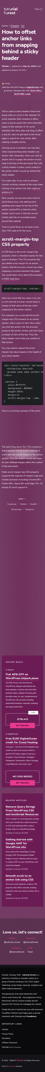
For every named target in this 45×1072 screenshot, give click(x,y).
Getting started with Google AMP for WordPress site (19, 843)
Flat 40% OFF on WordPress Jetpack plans (22, 676)
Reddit (33, 504)
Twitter (23, 504)
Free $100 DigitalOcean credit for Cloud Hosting (22, 740)
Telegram (29, 509)
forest (15, 9)
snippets (15, 25)
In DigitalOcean (12, 734)
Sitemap (11, 1047)
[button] (38, 8)
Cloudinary (31, 1016)
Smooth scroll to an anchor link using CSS (19, 877)
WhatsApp (16, 509)
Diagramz (11, 1066)
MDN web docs (11, 278)
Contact (5, 1029)
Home (5, 25)
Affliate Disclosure (9, 1042)
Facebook (11, 504)
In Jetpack (10, 669)
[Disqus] (22, 549)
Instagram (16, 950)
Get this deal (22, 725)
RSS (30, 950)
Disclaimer (6, 1038)
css (22, 25)
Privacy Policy (7, 1034)
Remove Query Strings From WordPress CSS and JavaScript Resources (22, 810)
